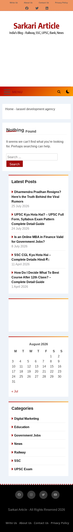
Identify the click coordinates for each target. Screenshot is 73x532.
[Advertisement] (36, 60)
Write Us (14, 2)
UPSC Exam (23, 469)
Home (9, 109)
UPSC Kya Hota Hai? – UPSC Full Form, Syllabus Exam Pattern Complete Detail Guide (37, 219)
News (18, 443)
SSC (17, 460)
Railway (20, 452)
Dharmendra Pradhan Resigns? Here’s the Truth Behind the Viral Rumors (36, 196)
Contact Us (44, 2)
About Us (28, 2)
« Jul (14, 391)
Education (21, 427)
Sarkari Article (36, 25)
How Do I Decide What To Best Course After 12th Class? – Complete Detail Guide (35, 277)
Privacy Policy (61, 2)
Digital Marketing (26, 418)
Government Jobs (27, 435)
